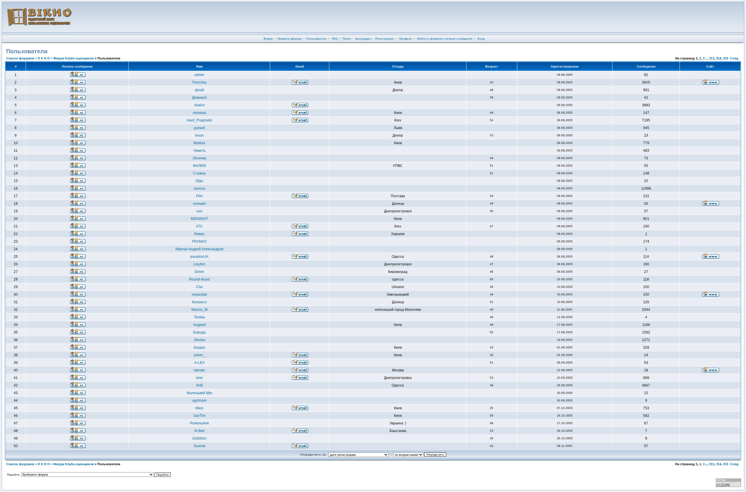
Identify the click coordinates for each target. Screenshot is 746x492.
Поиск (346, 38)
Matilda (199, 143)
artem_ (199, 355)
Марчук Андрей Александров (199, 249)
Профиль (405, 38)
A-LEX (199, 363)
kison (199, 135)
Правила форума (289, 38)
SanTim (199, 416)
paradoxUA (199, 257)
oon (199, 211)
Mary (199, 408)
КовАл (199, 105)
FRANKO (199, 241)
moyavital (199, 294)
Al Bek (199, 431)
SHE (199, 385)
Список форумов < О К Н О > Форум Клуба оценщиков (50, 58)
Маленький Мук (199, 393)
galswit (199, 128)
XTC (199, 226)
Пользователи (316, 38)
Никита (199, 151)
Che (199, 287)
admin (199, 75)
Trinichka (199, 82)
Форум (268, 38)
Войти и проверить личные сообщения (444, 38)
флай (199, 90)
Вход (481, 38)
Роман (199, 234)
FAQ (335, 38)
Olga (199, 181)
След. (734, 58)
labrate (199, 370)
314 (718, 58)
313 (711, 58)
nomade (199, 204)
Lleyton (199, 264)
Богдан (199, 347)
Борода (199, 332)
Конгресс (199, 302)
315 (725, 58)
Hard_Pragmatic (199, 120)
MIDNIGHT (199, 219)
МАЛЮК (199, 166)
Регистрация (384, 38)
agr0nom (199, 400)
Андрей (199, 325)
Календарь (363, 38)
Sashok (199, 446)
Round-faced (199, 279)
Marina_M (199, 310)
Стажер (199, 173)
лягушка (199, 113)
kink (199, 378)
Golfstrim (199, 438)
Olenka (199, 340)
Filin (199, 196)
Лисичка (199, 158)
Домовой (199, 98)
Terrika (199, 317)
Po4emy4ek (199, 423)
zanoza (199, 188)
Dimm (199, 272)
